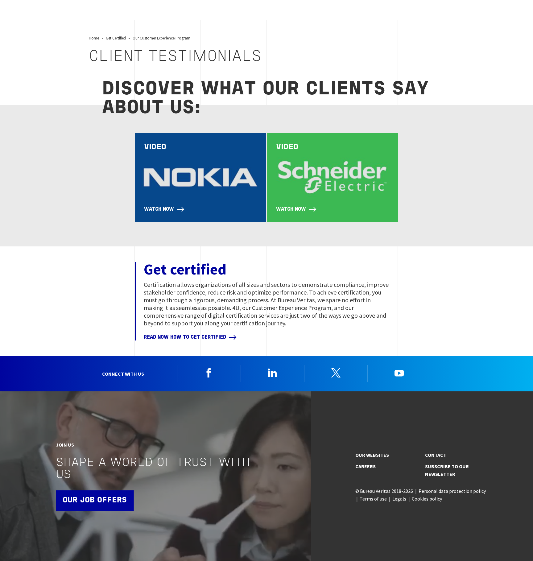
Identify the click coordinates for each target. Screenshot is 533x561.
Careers (365, 466)
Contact (435, 455)
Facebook (208, 372)
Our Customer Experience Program (161, 37)
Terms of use (373, 499)
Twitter (336, 372)
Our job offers (95, 500)
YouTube (399, 372)
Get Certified (116, 37)
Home (94, 37)
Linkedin (272, 372)
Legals (399, 499)
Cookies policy (427, 499)
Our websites (372, 455)
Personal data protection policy (452, 491)
